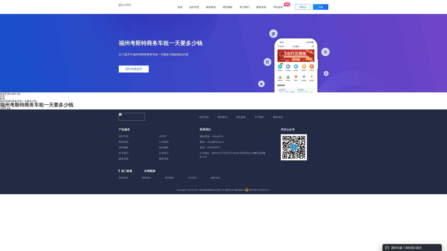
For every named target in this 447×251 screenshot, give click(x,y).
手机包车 (278, 7)
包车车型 (204, 117)
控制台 (302, 7)
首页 (179, 7)
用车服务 (241, 117)
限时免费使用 (133, 68)
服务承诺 (278, 117)
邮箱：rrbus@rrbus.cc (212, 141)
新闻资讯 (222, 117)
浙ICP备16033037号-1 (260, 189)
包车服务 (164, 147)
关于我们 (259, 117)
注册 (320, 7)
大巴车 (162, 136)
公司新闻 (164, 141)
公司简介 (164, 153)
